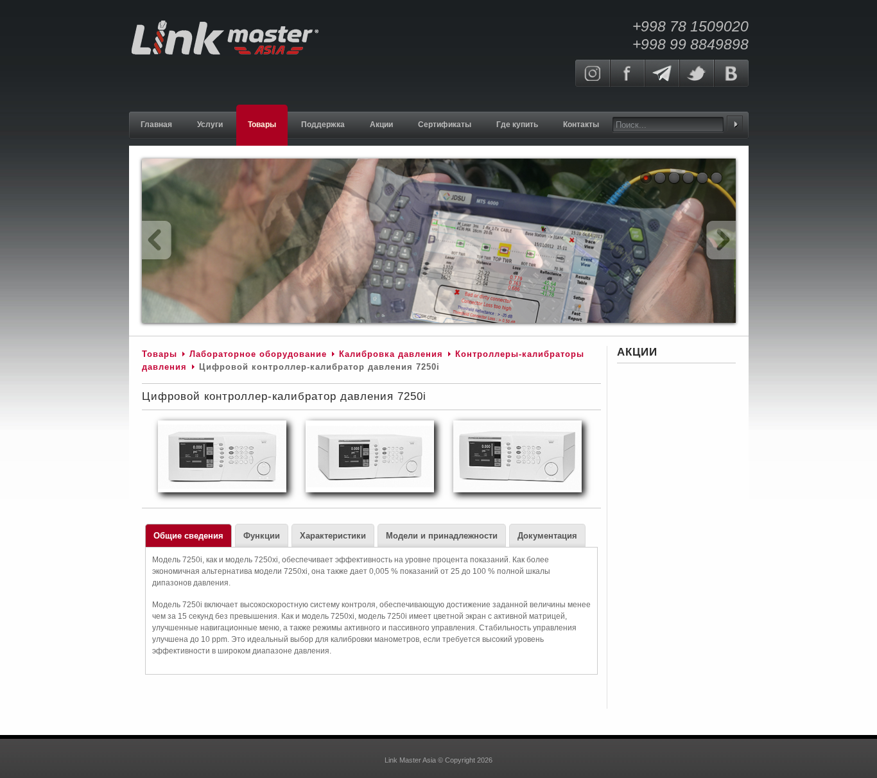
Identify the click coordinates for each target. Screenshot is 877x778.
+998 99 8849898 (690, 44)
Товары (159, 354)
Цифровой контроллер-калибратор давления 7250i (284, 396)
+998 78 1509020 (690, 26)
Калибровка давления (391, 354)
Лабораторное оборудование (258, 354)
